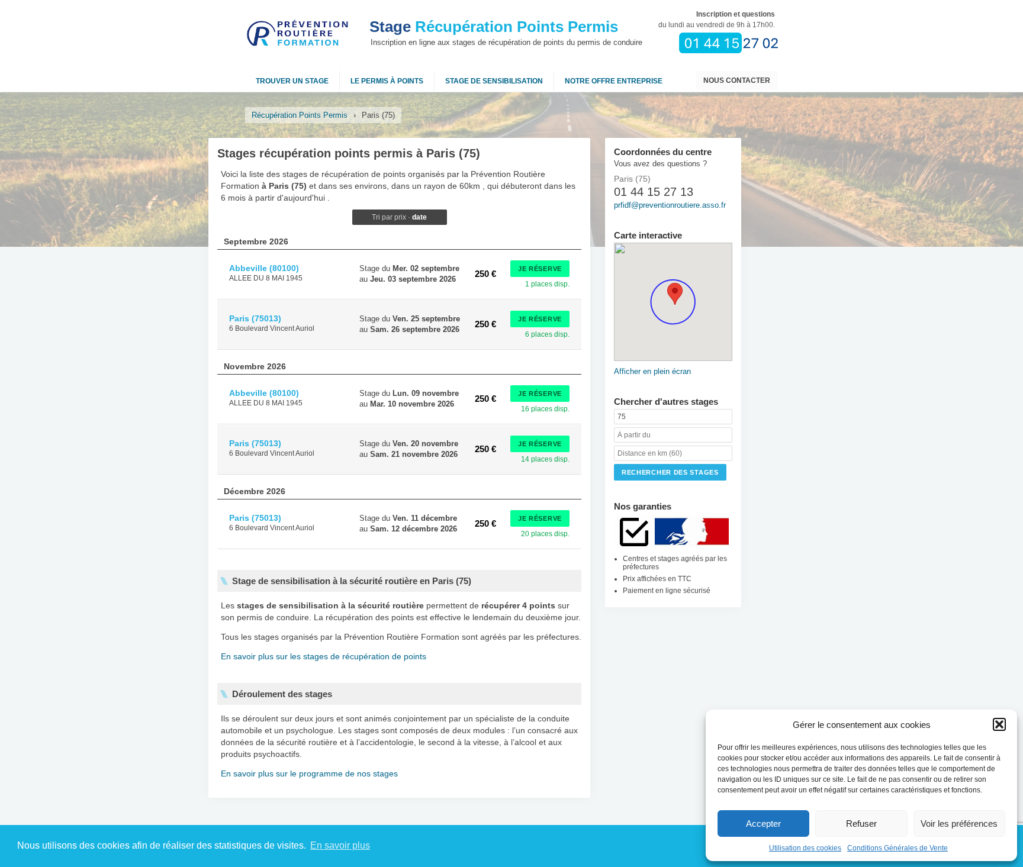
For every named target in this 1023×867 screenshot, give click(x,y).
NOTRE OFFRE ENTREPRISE (613, 81)
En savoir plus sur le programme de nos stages (309, 773)
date (419, 217)
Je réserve (540, 268)
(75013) (255, 318)
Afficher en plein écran (652, 371)
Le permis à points (386, 81)
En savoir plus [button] (340, 845)
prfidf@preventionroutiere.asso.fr (670, 205)
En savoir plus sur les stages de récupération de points (323, 656)
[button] (999, 724)
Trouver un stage (292, 81)
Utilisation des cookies (805, 848)
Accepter (763, 823)
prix (400, 217)
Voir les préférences (959, 823)
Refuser (861, 823)
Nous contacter (736, 80)
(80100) (264, 268)
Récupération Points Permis (493, 27)
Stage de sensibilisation (494, 81)
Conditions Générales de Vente (897, 848)
